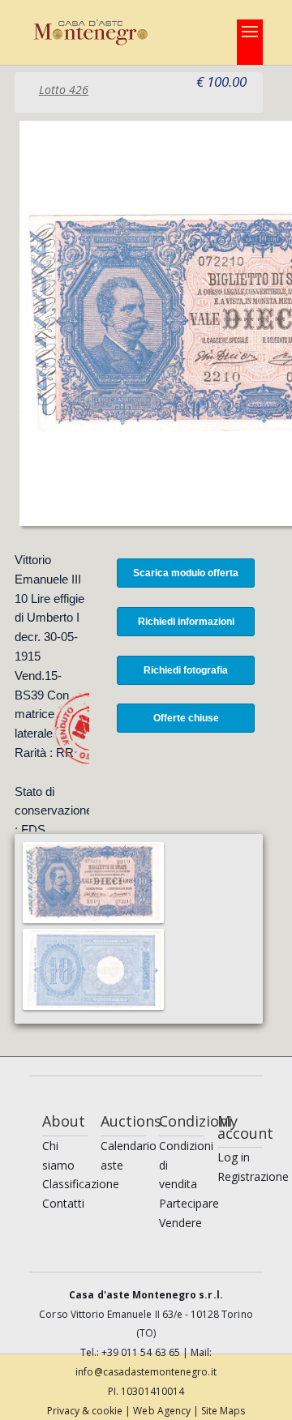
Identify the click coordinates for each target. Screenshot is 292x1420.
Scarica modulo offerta (185, 573)
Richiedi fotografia (186, 670)
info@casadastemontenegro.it (145, 1372)
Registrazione (253, 1176)
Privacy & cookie (86, 1411)
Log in (233, 1157)
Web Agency (163, 1411)
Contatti (63, 1203)
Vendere (180, 1222)
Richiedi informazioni (186, 621)
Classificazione (80, 1183)
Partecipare (189, 1203)
